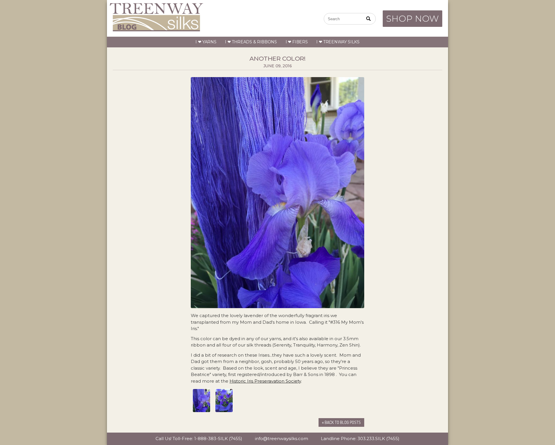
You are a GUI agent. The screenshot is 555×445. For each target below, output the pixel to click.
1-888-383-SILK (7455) (218, 438)
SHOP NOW (412, 18)
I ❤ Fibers (297, 41)
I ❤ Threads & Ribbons (251, 41)
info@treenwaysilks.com (281, 438)
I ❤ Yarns (205, 41)
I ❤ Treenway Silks (338, 41)
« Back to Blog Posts (341, 422)
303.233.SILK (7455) (378, 438)
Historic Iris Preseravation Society (265, 381)
